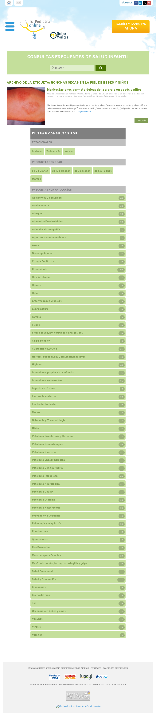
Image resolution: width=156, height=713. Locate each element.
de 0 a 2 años (91, 94)
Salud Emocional (42, 571)
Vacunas (37, 618)
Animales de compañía (46, 229)
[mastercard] (70, 677)
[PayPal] (101, 677)
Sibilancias (39, 587)
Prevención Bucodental (46, 515)
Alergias (50, 94)
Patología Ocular (42, 491)
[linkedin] (140, 2)
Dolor (35, 293)
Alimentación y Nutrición (66, 94)
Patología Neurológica (46, 483)
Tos (34, 603)
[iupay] (86, 677)
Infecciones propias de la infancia (53, 372)
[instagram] (149, 2)
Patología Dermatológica (85, 96)
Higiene (36, 364)
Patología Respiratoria (46, 507)
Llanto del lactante (44, 404)
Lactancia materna (64, 96)
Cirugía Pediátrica (43, 261)
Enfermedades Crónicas (47, 301)
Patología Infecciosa (45, 475)
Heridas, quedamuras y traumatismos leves (59, 356)
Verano (68, 151)
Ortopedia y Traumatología (48, 420)
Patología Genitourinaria (47, 467)
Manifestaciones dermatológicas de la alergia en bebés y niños (94, 89)
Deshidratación (41, 277)
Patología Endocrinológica (48, 459)
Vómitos (37, 634)
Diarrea (36, 285)
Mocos (36, 412)
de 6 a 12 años (136, 94)
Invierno (50, 96)
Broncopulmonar (42, 253)
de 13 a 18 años (106, 94)
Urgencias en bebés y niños (49, 611)
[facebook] (136, 2)
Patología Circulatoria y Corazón (52, 436)
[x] (145, 2)
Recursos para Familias (46, 555)
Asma (80, 94)
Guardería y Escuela (44, 348)
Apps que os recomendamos (49, 237)
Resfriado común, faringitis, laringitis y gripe (59, 563)
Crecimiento (39, 269)
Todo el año (121, 96)
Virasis (36, 626)
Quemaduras (40, 539)
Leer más (141, 120)
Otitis (35, 428)
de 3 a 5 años (121, 94)
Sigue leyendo (86, 111)
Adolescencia (40, 205)
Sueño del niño (41, 595)
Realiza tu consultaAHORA (131, 26)
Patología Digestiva (105, 96)
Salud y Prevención (44, 579)
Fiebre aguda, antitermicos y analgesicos (57, 332)
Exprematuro (40, 309)
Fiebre (36, 325)
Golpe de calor (41, 340)
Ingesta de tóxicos (43, 388)
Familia (36, 317)
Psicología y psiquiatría (46, 523)
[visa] (54, 677)
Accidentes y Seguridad (47, 197)
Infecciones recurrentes (47, 380)
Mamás (36, 178)
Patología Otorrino (43, 499)
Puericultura (40, 531)
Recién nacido (41, 547)
